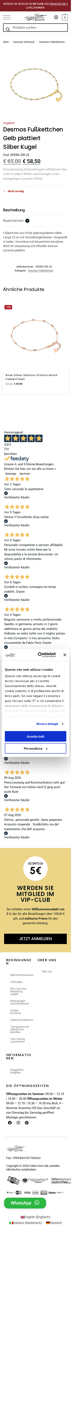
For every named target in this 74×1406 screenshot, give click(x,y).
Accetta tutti (35, 736)
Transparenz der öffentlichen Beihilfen (19, 1029)
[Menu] (9, 17)
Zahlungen (16, 981)
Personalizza (33, 748)
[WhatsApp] (37, 1202)
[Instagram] (18, 1122)
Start (6, 41)
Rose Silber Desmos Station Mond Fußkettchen (31, 377)
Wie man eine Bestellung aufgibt (18, 991)
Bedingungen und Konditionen (19, 1002)
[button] (64, 17)
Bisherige (10, 473)
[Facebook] (10, 1122)
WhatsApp (21, 1203)
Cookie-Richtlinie (15, 1012)
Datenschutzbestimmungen (22, 1019)
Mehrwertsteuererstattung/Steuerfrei (22, 975)
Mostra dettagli (47, 724)
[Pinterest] (26, 1122)
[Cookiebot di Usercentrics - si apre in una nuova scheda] (41, 655)
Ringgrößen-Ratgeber (17, 1071)
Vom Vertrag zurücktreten (17, 1040)
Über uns (47, 971)
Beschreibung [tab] (14, 210)
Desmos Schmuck (24, 41)
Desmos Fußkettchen (52, 41)
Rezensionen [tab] (15, 220)
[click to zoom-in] (35, 84)
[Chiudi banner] (64, 654)
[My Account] (56, 17)
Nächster (25, 473)
